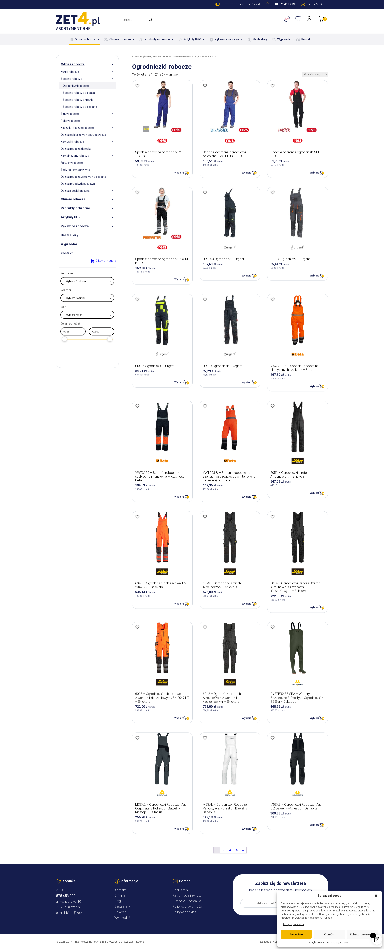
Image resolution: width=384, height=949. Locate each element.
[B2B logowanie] (288, 19)
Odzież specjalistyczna (75, 190)
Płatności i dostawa (187, 901)
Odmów (329, 934)
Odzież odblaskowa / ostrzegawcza (83, 134)
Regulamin (180, 890)
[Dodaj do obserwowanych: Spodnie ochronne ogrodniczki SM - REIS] (272, 85)
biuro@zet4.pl (76, 913)
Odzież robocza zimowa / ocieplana (83, 176)
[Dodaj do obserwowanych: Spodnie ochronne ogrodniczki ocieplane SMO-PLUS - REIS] (205, 85)
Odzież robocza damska (76, 148)
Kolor (63, 306)
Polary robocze (70, 120)
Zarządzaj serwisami (293, 924)
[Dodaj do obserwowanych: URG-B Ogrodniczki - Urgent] (205, 299)
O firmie (119, 895)
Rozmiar (65, 290)
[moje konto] (310, 19)
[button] (376, 896)
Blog (117, 901)
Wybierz (179, 172)
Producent (67, 273)
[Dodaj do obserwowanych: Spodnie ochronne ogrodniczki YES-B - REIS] (137, 85)
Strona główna (142, 56)
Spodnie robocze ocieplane (80, 106)
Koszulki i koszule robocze (77, 127)
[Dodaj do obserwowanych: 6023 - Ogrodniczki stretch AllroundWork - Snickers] (205, 516)
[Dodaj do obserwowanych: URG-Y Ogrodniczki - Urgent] (137, 299)
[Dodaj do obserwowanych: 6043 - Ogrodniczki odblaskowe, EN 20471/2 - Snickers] (137, 516)
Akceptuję (296, 934)
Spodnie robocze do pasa (79, 92)
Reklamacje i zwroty (187, 895)
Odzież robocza (85, 39)
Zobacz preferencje (362, 934)
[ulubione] (299, 19)
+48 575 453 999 (284, 4)
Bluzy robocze (70, 113)
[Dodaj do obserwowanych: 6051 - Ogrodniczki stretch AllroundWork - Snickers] (272, 406)
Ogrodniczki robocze (76, 85)
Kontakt (306, 39)
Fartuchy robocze (72, 162)
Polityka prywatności (337, 942)
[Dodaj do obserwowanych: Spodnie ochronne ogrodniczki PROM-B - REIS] (137, 192)
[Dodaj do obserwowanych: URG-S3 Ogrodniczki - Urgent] (205, 192)
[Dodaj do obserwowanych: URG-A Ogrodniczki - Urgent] (272, 192)
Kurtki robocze (70, 71)
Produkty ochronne (157, 39)
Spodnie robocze (71, 78)
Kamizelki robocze (72, 141)
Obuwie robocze (120, 39)
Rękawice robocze (227, 39)
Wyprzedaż (284, 39)
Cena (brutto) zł (70, 323)
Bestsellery (260, 39)
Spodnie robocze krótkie (78, 99)
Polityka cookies (316, 942)
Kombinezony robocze (75, 155)
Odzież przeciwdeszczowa (78, 183)
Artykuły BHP (192, 39)
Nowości (120, 912)
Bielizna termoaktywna (75, 169)
